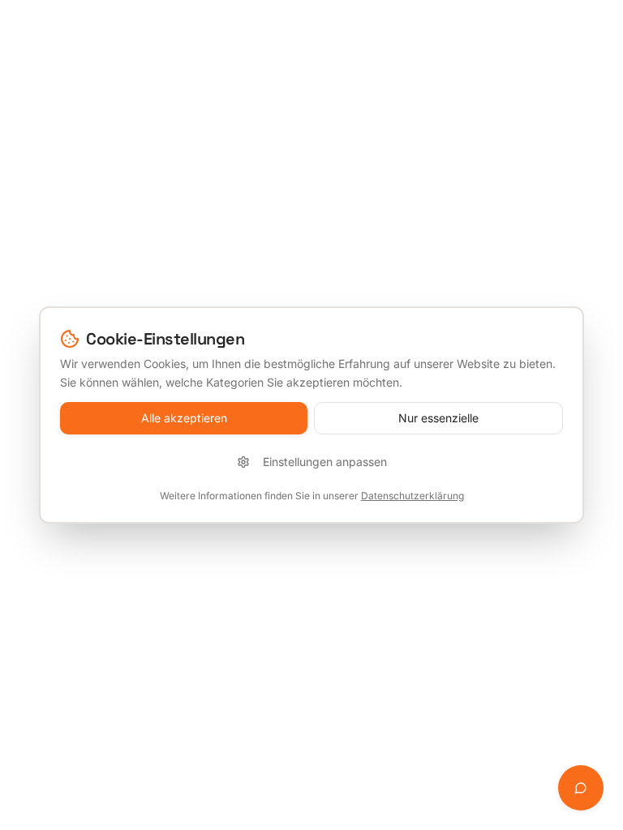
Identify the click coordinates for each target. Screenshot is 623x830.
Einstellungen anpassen (325, 461)
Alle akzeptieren (184, 418)
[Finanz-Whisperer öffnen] (581, 788)
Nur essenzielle (438, 418)
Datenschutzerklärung (412, 496)
